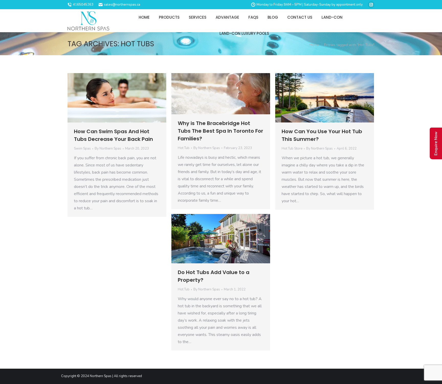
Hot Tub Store (292, 148)
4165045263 (83, 4)
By (108, 148)
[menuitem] (144, 17)
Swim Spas (82, 148)
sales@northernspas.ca (122, 4)
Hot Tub (184, 148)
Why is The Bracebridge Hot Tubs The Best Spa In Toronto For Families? (220, 131)
